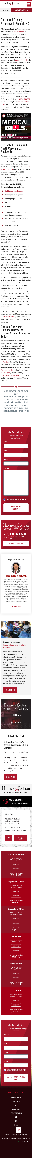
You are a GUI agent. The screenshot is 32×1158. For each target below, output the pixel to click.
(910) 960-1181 (16, 902)
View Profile (16, 606)
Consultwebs (27, 1142)
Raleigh (6, 362)
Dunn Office (16, 936)
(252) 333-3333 (16, 1011)
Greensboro (5, 375)
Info (8, 837)
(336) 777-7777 (16, 929)
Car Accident (16, 1105)
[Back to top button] (18, 1130)
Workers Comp (16, 1101)
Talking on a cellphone (14, 191)
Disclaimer (25, 1134)
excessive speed (8, 316)
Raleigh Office (16, 963)
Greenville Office (16, 991)
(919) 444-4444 (16, 827)
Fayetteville (5, 370)
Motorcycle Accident (16, 1113)
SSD (16, 1117)
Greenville (15, 375)
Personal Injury (16, 1097)
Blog (16, 1121)
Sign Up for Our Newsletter (16, 499)
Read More (10, 689)
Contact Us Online (16, 543)
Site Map (7, 1134)
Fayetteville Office (16, 882)
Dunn (13, 370)
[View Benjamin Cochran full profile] (16, 563)
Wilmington (5, 373)
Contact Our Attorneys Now (16, 1078)
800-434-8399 (15, 10)
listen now (17, 722)
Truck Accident (16, 1109)
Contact (16, 1125)
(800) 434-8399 (24, 99)
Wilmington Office (16, 854)
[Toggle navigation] (29, 4)
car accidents (19, 31)
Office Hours (20, 838)
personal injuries (21, 60)
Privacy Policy (15, 1134)
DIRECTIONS (16, 864)
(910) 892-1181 (16, 957)
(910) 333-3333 (16, 875)
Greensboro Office (16, 909)
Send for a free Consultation (16, 507)
